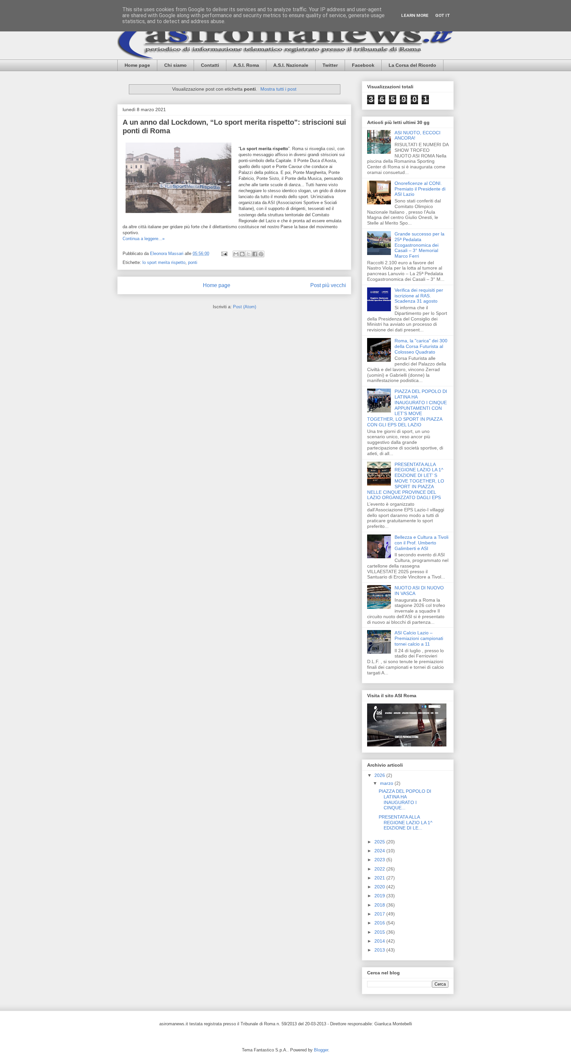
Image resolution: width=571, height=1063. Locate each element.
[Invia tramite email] (236, 254)
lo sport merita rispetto (163, 262)
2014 (380, 941)
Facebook (363, 65)
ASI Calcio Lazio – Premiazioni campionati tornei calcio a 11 (419, 638)
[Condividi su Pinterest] (261, 254)
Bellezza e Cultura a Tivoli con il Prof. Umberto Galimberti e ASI (421, 542)
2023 (380, 859)
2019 (380, 895)
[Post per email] (224, 253)
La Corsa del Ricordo (412, 65)
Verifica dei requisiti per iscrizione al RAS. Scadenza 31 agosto (419, 295)
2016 (380, 922)
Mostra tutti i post (278, 89)
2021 (380, 877)
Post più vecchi (328, 285)
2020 (380, 886)
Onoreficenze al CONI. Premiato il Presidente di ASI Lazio (420, 189)
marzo (387, 783)
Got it (442, 15)
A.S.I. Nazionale (290, 65)
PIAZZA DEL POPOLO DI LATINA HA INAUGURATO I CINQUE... (405, 799)
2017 (380, 913)
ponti (192, 262)
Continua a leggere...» (144, 238)
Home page (137, 65)
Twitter (330, 65)
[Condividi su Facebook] (254, 254)
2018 (380, 905)
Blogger (321, 1049)
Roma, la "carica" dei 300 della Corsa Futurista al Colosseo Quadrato (421, 346)
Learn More (415, 15)
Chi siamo (175, 65)
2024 (380, 850)
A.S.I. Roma (246, 65)
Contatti (210, 65)
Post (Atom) (244, 306)
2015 (380, 932)
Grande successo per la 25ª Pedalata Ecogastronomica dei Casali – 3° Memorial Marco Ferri (419, 245)
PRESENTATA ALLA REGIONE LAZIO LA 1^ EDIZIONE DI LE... (406, 822)
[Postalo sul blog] (242, 254)
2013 (380, 950)
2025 (380, 841)
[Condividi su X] (248, 254)
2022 (380, 869)
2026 (380, 775)
